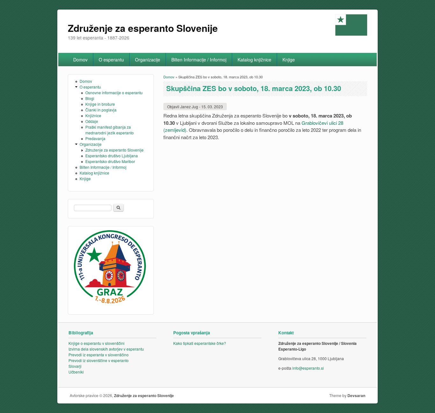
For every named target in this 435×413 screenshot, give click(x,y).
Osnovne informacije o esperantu (114, 92)
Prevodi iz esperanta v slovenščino (98, 354)
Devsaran (356, 395)
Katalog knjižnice (254, 59)
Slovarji (75, 366)
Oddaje (91, 121)
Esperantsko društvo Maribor (110, 161)
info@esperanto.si (308, 368)
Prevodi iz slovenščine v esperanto (98, 360)
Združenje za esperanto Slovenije (114, 150)
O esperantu (111, 59)
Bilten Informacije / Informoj (198, 59)
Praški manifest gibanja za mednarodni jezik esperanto (109, 129)
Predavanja (95, 138)
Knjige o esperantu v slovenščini (96, 343)
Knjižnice (93, 115)
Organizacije (147, 59)
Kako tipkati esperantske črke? (199, 343)
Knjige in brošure (100, 104)
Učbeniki (76, 371)
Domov (80, 59)
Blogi (89, 98)
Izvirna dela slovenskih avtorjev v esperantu (106, 349)
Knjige (288, 59)
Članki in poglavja (101, 109)
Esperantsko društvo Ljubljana (111, 155)
